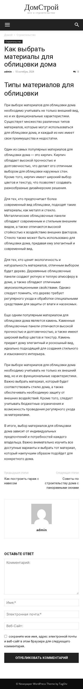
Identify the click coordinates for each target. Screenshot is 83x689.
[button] (7, 25)
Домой (8, 35)
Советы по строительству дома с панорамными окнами (62, 483)
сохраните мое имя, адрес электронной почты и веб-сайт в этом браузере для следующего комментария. (40, 641)
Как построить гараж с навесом (21, 481)
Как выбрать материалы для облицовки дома (30, 56)
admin (8, 71)
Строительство (26, 35)
